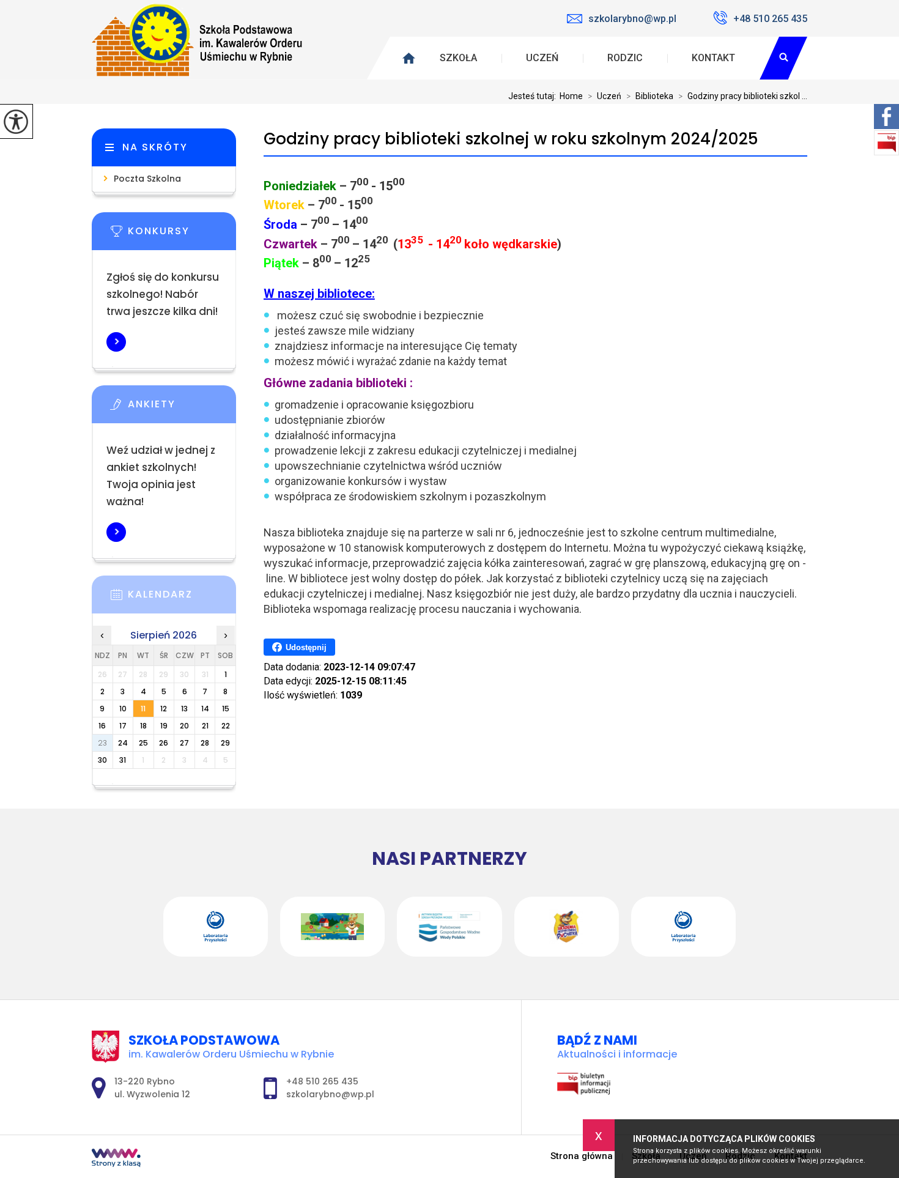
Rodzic (625, 58)
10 (123, 708)
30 (102, 760)
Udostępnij (306, 647)
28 (205, 743)
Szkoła (458, 58)
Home (571, 96)
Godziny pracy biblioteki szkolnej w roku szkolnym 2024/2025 (511, 139)
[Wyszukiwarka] (783, 58)
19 (164, 726)
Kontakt (713, 58)
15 (225, 708)
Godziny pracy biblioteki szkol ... (742, 96)
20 (184, 726)
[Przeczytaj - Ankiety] (182, 408)
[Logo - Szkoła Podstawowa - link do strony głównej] (199, 39)
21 (205, 726)
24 (123, 743)
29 (225, 743)
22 (225, 726)
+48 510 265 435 (770, 18)
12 (163, 708)
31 (122, 760)
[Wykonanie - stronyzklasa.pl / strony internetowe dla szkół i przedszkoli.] (116, 1159)
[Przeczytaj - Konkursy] (182, 235)
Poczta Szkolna (147, 178)
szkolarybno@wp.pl (632, 18)
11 (143, 708)
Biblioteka (649, 96)
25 (143, 743)
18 (143, 726)
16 (102, 726)
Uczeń (542, 58)
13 (184, 708)
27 (184, 743)
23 (102, 743)
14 (205, 708)
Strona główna (581, 1156)
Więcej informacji (116, 342)
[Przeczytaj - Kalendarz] (182, 598)
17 (123, 726)
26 (163, 743)
